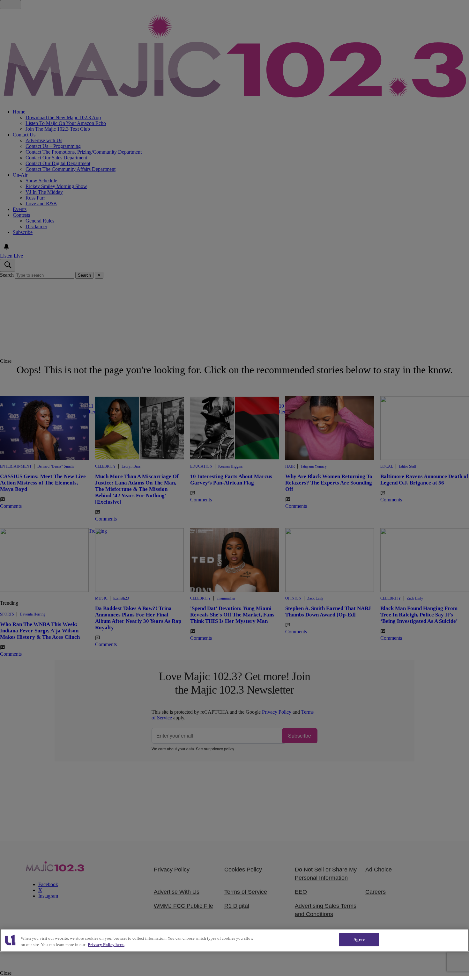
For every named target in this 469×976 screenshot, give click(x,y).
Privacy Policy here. (106, 944)
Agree (359, 939)
